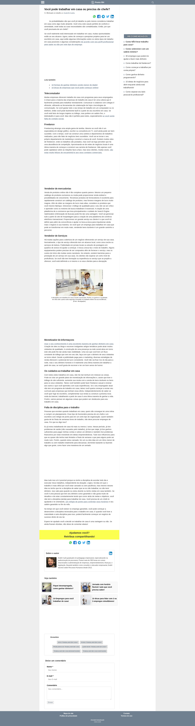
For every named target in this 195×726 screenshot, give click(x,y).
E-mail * (50, 676)
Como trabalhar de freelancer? (138, 63)
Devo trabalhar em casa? (68, 642)
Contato (127, 713)
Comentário (52, 685)
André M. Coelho (69, 13)
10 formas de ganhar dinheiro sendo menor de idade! (75, 85)
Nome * (50, 667)
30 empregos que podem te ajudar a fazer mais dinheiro (136, 57)
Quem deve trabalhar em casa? (94, 647)
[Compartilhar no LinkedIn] (112, 16)
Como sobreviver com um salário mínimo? (136, 50)
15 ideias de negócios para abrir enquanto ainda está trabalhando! (136, 84)
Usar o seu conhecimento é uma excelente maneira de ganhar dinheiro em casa (78, 344)
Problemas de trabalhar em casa (66, 647)
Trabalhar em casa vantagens (94, 651)
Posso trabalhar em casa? (91, 642)
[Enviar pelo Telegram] (103, 16)
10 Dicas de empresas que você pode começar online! (75, 88)
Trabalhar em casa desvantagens (67, 651)
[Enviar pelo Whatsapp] (94, 16)
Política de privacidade (68, 716)
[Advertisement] (79, 62)
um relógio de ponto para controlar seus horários (87, 502)
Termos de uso (126, 716)
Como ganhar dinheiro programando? (134, 76)
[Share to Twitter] (107, 16)
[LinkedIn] (110, 553)
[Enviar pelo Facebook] (98, 16)
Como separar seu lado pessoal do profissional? (134, 93)
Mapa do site (68, 713)
